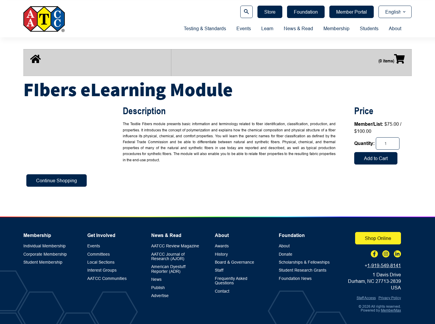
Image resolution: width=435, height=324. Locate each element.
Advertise (160, 296)
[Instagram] (385, 253)
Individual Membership (44, 246)
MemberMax (391, 310)
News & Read (298, 28)
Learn (267, 28)
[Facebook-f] (374, 253)
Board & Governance (234, 262)
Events (243, 28)
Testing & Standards (205, 28)
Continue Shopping (56, 180)
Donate (285, 254)
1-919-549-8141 (384, 265)
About (395, 28)
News (156, 279)
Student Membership (42, 262)
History (221, 254)
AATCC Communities (107, 278)
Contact (222, 291)
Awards (222, 246)
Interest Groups (102, 270)
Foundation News (295, 278)
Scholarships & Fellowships (304, 262)
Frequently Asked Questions (231, 280)
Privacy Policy (389, 298)
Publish (158, 288)
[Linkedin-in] (397, 253)
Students (369, 28)
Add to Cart (376, 158)
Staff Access (366, 298)
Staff (219, 270)
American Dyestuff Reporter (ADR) (168, 269)
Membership (336, 28)
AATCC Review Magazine (175, 246)
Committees (98, 254)
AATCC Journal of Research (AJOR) (168, 256)
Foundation (292, 235)
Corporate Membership (45, 254)
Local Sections (101, 262)
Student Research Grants (302, 270)
